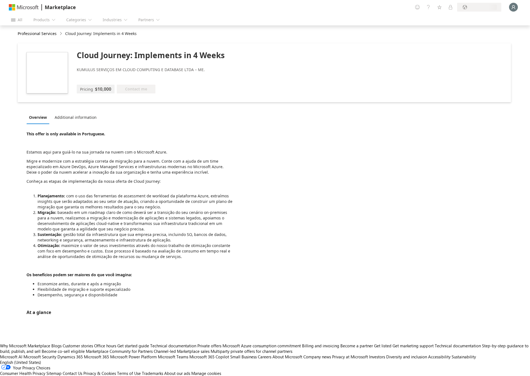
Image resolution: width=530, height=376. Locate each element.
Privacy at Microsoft (350, 356)
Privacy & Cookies (99, 373)
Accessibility (439, 356)
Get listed (382, 345)
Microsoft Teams (173, 356)
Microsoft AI (11, 356)
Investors (377, 356)
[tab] (39, 117)
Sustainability (464, 356)
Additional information (76, 117)
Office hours (105, 345)
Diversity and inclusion (406, 356)
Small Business (243, 356)
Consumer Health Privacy (22, 373)
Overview (38, 117)
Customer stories (78, 345)
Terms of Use (129, 373)
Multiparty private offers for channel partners (251, 351)
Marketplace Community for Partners (119, 351)
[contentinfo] (61, 34)
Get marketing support (413, 345)
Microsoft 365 (96, 356)
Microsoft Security (39, 356)
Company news (317, 356)
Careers (264, 356)
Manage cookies (206, 373)
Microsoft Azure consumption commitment (262, 345)
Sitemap (54, 373)
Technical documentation (173, 345)
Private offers (209, 345)
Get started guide (133, 345)
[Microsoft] (24, 7)
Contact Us (72, 373)
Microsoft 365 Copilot (209, 356)
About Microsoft (287, 356)
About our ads (177, 373)
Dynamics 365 (70, 356)
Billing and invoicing (320, 345)
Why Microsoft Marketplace (25, 345)
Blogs (56, 345)
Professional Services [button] (37, 33)
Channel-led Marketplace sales (182, 351)
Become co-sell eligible (63, 351)
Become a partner (356, 345)
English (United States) (20, 362)
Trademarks (152, 373)
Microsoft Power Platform (133, 356)
